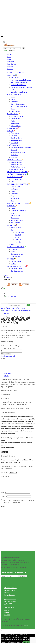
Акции (6, 610)
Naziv (3, 492)
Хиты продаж (9, 607)
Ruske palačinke (16, 162)
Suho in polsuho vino (18, 104)
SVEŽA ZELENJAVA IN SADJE (17, 174)
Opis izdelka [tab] (8, 373)
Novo (9, 59)
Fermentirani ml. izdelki (18, 152)
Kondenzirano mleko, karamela (21, 148)
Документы (8, 604)
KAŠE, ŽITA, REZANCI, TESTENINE (18, 203)
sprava (26, 625)
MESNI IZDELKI (12, 128)
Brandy (13, 99)
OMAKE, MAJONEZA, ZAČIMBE (17, 172)
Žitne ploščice (15, 223)
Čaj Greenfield (19, 232)
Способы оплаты (10, 601)
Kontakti (10, 69)
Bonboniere (14, 143)
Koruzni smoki (15, 215)
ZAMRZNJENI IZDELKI (14, 160)
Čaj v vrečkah (21, 308)
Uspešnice (10, 62)
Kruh (12, 201)
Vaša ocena (5, 472)
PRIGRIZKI (10, 259)
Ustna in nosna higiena (18, 85)
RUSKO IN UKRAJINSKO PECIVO (17, 184)
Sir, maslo (14, 157)
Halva (13, 208)
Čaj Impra (18, 235)
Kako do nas (11, 64)
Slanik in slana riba (17, 116)
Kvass (13, 252)
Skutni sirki (14, 155)
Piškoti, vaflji (15, 198)
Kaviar (13, 121)
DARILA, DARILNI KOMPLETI (16, 266)
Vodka (13, 97)
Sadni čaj (18, 242)
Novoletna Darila (16, 269)
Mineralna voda (16, 256)
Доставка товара (10, 599)
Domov (9, 54)
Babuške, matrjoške (17, 271)
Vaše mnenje (5, 476)
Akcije (9, 57)
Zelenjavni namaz (17, 179)
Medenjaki (14, 189)
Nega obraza (15, 78)
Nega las (21, 80)
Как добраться (9, 595)
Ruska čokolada (16, 140)
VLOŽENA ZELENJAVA (14, 177)
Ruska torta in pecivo (18, 167)
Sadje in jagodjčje (17, 169)
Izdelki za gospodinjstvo (19, 92)
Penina (13, 109)
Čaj (12, 230)
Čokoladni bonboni (17, 138)
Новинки (7, 612)
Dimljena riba (15, 118)
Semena (13, 264)
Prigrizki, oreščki (16, 261)
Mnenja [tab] (6, 376)
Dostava (10, 66)
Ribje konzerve (15, 126)
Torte (12, 196)
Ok (25, 642)
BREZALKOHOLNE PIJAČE (15, 247)
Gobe (12, 182)
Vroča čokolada (16, 227)
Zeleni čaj (18, 239)
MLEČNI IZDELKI (12, 145)
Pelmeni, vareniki (16, 164)
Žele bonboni (15, 133)
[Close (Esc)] (1, 630)
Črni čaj (17, 237)
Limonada (14, 249)
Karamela (14, 135)
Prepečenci (14, 194)
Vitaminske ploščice (17, 220)
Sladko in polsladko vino (19, 106)
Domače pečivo (16, 186)
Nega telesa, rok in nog (19, 82)
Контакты (7, 593)
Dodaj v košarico (5, 353)
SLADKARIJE (11, 206)
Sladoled (14, 150)
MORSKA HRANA (12, 114)
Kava (12, 244)
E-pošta (3, 496)
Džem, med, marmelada (18, 211)
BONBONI (10, 131)
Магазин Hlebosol (10, 588)
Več (28, 642)
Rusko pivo (14, 102)
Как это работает (10, 590)
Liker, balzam (15, 111)
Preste (13, 191)
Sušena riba (15, 123)
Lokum (13, 213)
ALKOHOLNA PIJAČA (14, 94)
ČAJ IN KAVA (11, 225)
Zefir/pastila (15, 218)
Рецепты (7, 615)
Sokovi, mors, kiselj (17, 254)
